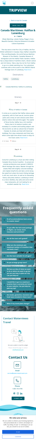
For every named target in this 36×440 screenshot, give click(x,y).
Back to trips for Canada (19, 20)
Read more (27, 70)
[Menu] (32, 3)
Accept (18, 432)
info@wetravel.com (18, 350)
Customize (18, 436)
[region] (18, 427)
